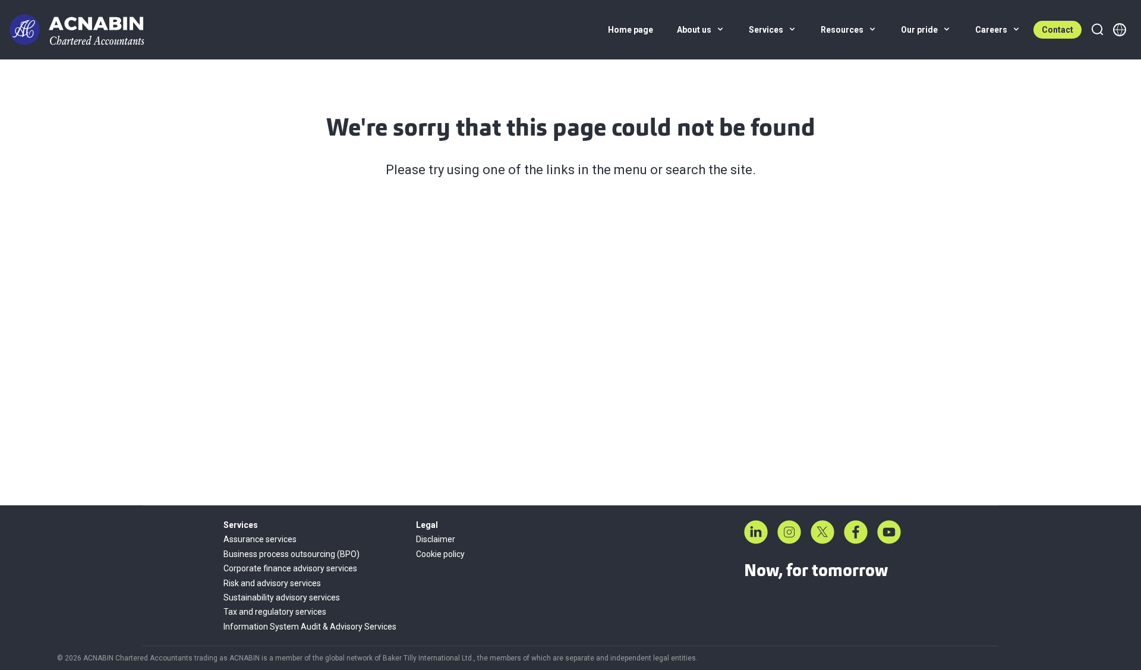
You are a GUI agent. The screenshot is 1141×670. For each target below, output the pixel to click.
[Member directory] (1119, 30)
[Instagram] (789, 532)
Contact (1057, 29)
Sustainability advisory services (281, 597)
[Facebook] (856, 532)
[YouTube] (889, 532)
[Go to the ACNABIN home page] (77, 30)
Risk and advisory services (272, 583)
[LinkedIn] (756, 532)
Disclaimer (435, 539)
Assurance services (260, 539)
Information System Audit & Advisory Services (309, 626)
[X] (822, 532)
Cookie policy (440, 554)
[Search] (1097, 29)
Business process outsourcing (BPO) (291, 554)
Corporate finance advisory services (290, 568)
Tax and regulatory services (274, 611)
